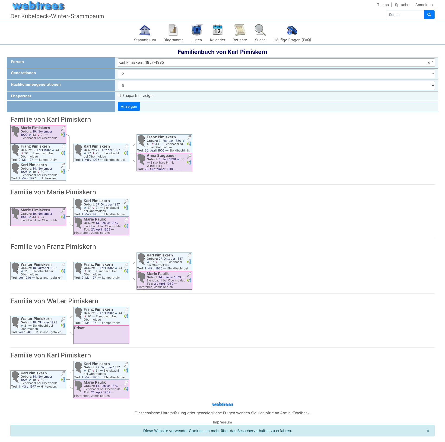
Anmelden (424, 4)
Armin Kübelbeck (295, 412)
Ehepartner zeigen (138, 95)
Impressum (222, 422)
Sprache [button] (402, 4)
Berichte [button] (240, 40)
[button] (63, 129)
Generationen (23, 72)
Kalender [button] (217, 40)
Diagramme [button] (173, 40)
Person (17, 61)
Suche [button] (260, 40)
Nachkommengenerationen (36, 84)
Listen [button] (196, 40)
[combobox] (276, 62)
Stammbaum (145, 40)
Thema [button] (383, 4)
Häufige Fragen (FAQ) (292, 40)
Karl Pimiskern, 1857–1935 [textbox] (274, 62)
